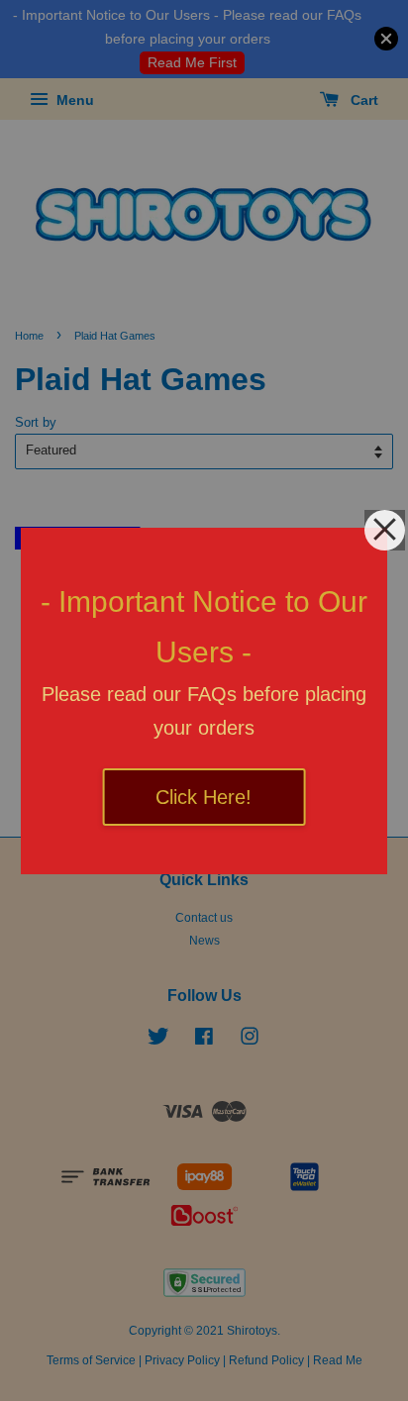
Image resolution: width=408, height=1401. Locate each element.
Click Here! (203, 797)
